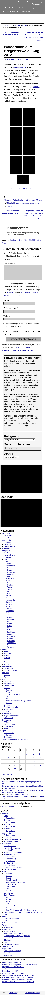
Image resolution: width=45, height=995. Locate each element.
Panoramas (6, 713)
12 (9, 761)
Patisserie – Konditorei (12, 839)
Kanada (9, 591)
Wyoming (10, 647)
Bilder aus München (11, 919)
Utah (9, 645)
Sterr (6, 662)
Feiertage (7, 557)
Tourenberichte (9, 854)
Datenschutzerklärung (12, 951)
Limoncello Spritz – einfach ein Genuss (17, 980)
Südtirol (10, 585)
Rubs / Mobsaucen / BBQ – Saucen (19, 701)
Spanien (9, 608)
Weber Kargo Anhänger (13, 852)
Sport (4, 731)
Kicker (6, 942)
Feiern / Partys (9, 555)
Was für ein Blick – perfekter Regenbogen (18, 975)
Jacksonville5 (9, 683)
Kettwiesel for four (11, 850)
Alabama (10, 615)
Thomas (7, 664)
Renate (6, 677)
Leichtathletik (9, 733)
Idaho (9, 628)
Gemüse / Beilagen (13, 694)
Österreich (31, 200)
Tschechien (10, 611)
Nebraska (11, 636)
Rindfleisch (10, 897)
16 (34, 761)
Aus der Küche (23, 2)
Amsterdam (11, 600)
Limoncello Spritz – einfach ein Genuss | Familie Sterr (22, 786)
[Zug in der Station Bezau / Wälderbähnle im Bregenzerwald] (23, 179)
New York (11, 641)
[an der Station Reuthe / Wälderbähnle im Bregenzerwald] (16, 160)
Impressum (26, 11)
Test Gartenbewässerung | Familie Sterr (17, 797)
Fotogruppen (7, 666)
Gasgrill (8, 878)
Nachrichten (23, 8)
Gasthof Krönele (14, 203)
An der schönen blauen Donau (13, 969)
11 (2, 761)
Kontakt (7, 953)
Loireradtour (8, 726)
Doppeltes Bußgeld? (10, 971)
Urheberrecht (9, 955)
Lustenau (25, 203)
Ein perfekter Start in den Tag (13, 967)
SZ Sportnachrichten (12, 944)
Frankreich (10, 578)
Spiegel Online (9, 938)
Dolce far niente (11, 788)
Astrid (24, 25)
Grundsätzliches (10, 846)
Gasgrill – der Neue (13, 880)
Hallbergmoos (12, 572)
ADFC (6, 722)
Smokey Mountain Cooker (15, 882)
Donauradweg (9, 724)
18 (2, 765)
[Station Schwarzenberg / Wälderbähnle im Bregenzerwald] (29, 112)
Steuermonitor (9, 931)
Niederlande (10, 598)
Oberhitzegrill (9, 686)
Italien (8, 581)
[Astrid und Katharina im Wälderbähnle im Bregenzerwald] (16, 112)
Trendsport (8, 737)
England (9, 576)
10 (40, 757)
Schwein (9, 703)
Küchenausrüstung (11, 841)
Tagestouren (8, 728)
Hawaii (9, 626)
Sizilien (10, 583)
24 (40, 765)
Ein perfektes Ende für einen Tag (14, 962)
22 (27, 765)
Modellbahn (8, 538)
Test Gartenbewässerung (18, 794)
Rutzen (6, 660)
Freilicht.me (8, 668)
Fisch (8, 692)
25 (2, 769)
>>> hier (36, 87)
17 (40, 761)
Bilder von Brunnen (11, 921)
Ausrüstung (8, 874)
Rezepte (7, 688)
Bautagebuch (7, 548)
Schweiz (9, 604)
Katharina (22, 200)
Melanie (7, 658)
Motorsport (8, 735)
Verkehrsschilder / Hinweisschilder (15, 739)
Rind (7, 698)
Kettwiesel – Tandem (12, 848)
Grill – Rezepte (9, 895)
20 (15, 765)
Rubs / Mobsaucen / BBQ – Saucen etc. (21, 910)
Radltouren (36, 4)
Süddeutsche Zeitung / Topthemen (17, 936)
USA (7, 613)
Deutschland (10, 566)
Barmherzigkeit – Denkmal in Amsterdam (17, 977)
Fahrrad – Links (10, 869)
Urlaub (39, 200)
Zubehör (9, 889)
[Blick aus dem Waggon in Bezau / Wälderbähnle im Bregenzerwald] (16, 150)
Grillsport (6, 8)
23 (34, 765)
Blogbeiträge (10, 818)
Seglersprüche (36, 8)
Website (6, 316)
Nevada (10, 638)
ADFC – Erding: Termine (13, 867)
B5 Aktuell (7, 940)
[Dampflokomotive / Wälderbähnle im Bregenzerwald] (29, 121)
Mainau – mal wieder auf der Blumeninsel (18, 982)
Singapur (9, 606)
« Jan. (3, 774)
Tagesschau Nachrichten (13, 934)
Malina (6, 656)
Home (5, 2)
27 (15, 769)
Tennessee (11, 643)
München (10, 574)
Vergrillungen (9, 893)
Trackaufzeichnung (11, 863)
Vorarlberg (34, 203)
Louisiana (11, 632)
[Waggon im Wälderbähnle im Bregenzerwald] (29, 141)
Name (6, 300)
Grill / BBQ (6, 679)
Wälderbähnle (20, 67)
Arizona (10, 617)
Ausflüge (7, 553)
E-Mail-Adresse (10, 308)
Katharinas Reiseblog (11, 11)
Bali (7, 561)
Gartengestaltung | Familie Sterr (14, 790)
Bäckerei (7, 542)
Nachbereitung (9, 865)
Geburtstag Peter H (9, 806)
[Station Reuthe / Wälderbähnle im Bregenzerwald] (29, 160)
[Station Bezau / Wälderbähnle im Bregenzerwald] (16, 141)
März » (9, 774)
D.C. (9, 621)
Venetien (10, 589)
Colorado (10, 619)
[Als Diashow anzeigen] (22, 188)
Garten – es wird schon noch (13, 973)
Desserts (9, 690)
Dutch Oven (8, 681)
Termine (5, 925)
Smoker (7, 705)
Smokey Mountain (11, 707)
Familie (13, 2)
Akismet (9, 292)
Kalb (7, 696)
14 (21, 761)
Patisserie (7, 544)
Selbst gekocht (9, 546)
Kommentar (9, 264)
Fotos (14, 8)
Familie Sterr (8, 25)
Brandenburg (12, 568)
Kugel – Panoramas (11, 716)
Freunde (5, 673)
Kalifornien (11, 630)
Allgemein (8, 200)
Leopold (7, 675)
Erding (9, 570)
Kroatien (9, 593)
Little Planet (8, 718)
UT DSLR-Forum (10, 671)
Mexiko (8, 596)
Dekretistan (8, 536)
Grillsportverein (9, 891)
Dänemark (10, 563)
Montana (10, 634)
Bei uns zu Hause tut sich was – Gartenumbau (22, 791)
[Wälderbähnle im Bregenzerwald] (16, 169)
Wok (7, 711)
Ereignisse (6, 551)
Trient (9, 587)
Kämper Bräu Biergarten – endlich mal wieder (19, 965)
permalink (11, 206)
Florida (10, 623)
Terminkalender (10, 927)
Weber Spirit (8, 709)
